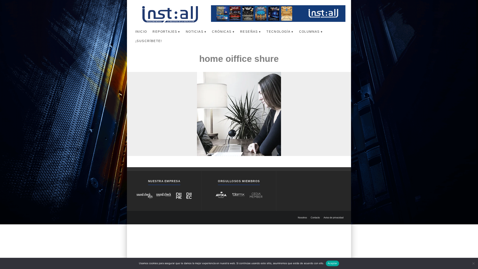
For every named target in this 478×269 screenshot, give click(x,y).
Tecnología (278, 31)
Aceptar (332, 263)
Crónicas (222, 31)
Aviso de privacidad (334, 218)
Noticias (195, 31)
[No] (473, 263)
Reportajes (165, 31)
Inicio (141, 31)
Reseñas (249, 31)
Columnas (309, 31)
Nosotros (302, 218)
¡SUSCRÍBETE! (148, 41)
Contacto (315, 218)
